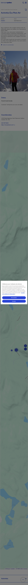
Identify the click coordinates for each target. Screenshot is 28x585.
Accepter (14, 301)
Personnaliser (14, 297)
